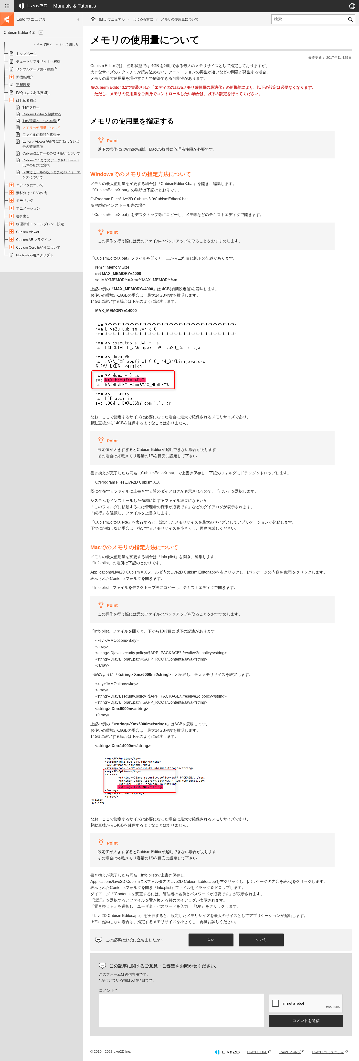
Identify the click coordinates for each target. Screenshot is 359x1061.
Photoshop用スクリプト (34, 255)
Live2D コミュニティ (328, 1052)
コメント (108, 990)
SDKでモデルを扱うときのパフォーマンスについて (51, 174)
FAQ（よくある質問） (33, 93)
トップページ (26, 54)
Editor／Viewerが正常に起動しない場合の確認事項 (51, 143)
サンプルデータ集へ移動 (35, 69)
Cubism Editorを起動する (41, 114)
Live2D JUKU (257, 1052)
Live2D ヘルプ (290, 1052)
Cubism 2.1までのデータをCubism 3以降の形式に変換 (50, 162)
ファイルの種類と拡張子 (41, 134)
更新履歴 (23, 85)
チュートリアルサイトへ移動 (38, 61)
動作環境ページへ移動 (39, 121)
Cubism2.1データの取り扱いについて (51, 153)
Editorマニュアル (112, 19)
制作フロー (31, 107)
